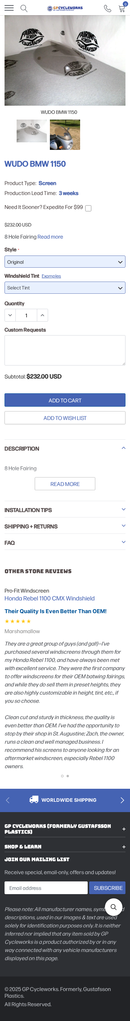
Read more (50, 236)
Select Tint (18, 287)
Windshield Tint (33, 275)
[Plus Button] (42, 315)
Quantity (14, 303)
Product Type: (20, 183)
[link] (107, 7)
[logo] (65, 7)
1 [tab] (62, 776)
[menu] (9, 7)
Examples (51, 276)
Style (12, 249)
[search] (24, 7)
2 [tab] (68, 776)
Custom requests (25, 329)
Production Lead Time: (31, 193)
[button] (113, 907)
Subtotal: (15, 376)
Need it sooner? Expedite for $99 (44, 206)
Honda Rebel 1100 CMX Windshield (50, 598)
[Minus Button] (10, 315)
